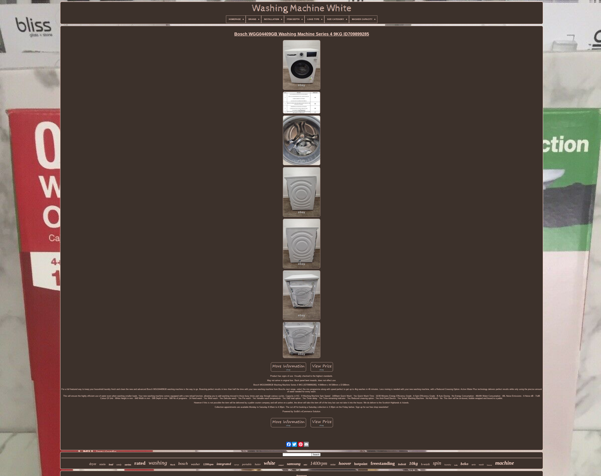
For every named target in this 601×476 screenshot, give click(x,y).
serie (474, 464)
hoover (345, 463)
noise (333, 464)
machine (504, 463)
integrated (224, 464)
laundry (447, 464)
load (111, 464)
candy (118, 464)
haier (258, 464)
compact (281, 465)
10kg (413, 463)
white (269, 463)
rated (139, 463)
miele (102, 464)
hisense (489, 465)
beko (464, 464)
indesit (402, 464)
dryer (92, 464)
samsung (293, 464)
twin (455, 465)
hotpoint (360, 464)
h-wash (425, 464)
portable (247, 464)
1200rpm (208, 464)
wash (481, 464)
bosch (183, 463)
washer (195, 464)
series (128, 464)
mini (305, 465)
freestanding (383, 463)
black (172, 464)
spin (437, 463)
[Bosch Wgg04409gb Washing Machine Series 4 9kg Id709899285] (301, 65)
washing (158, 463)
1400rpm (318, 463)
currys (236, 465)
